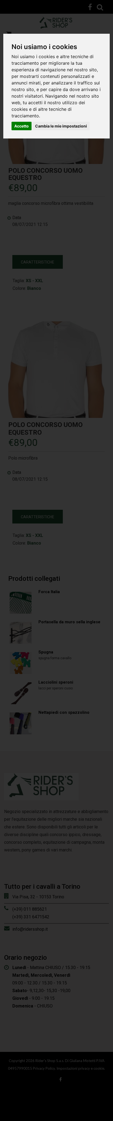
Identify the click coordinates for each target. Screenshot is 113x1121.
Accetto (21, 126)
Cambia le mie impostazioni (61, 126)
